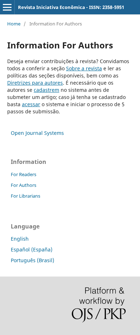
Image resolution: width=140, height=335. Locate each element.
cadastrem (46, 89)
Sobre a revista (84, 68)
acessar (31, 104)
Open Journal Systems (37, 132)
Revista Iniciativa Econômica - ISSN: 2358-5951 (71, 7)
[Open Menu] (7, 7)
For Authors (23, 185)
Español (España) (31, 249)
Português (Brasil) (32, 260)
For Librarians (25, 196)
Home (13, 23)
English (20, 238)
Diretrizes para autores (35, 82)
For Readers (23, 174)
